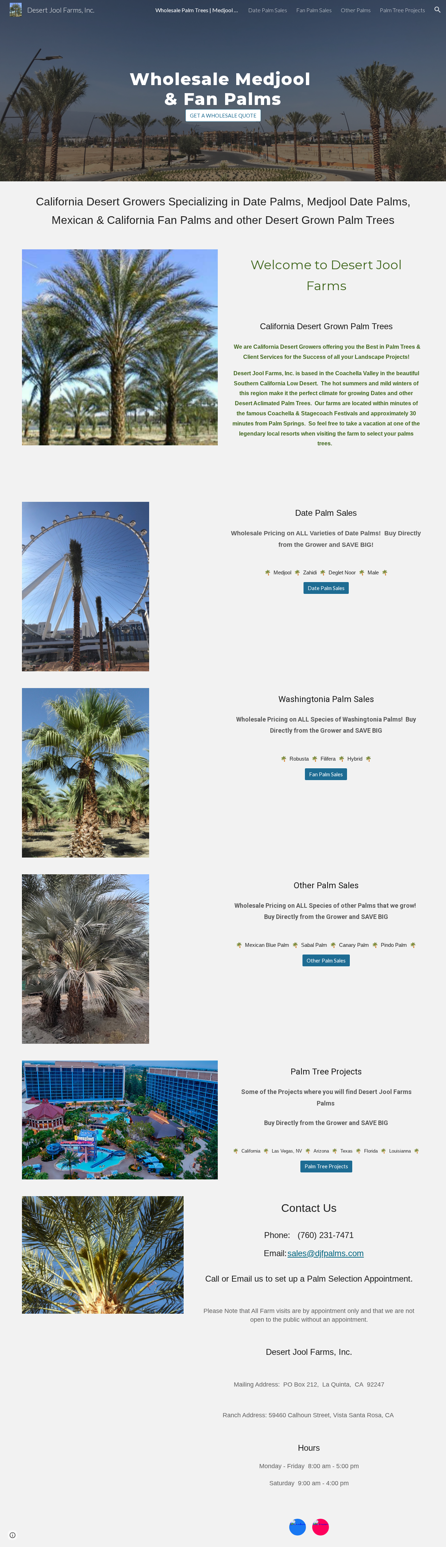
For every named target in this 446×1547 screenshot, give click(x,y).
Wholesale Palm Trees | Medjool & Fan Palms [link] (197, 10)
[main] (223, 84)
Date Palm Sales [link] (267, 10)
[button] (437, 9)
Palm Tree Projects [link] (402, 10)
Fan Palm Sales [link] (314, 10)
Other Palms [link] (356, 10)
